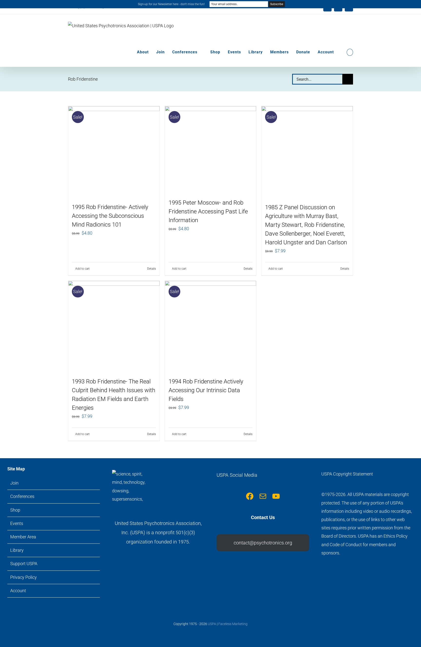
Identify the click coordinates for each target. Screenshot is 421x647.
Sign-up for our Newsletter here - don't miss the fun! (171, 4)
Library (17, 550)
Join (14, 482)
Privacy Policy (23, 577)
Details (151, 268)
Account (18, 590)
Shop (15, 510)
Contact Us (263, 517)
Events (16, 523)
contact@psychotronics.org (263, 543)
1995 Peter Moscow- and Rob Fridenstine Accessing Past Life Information (208, 211)
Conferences (22, 496)
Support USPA (23, 563)
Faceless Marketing (233, 624)
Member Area (23, 536)
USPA (212, 624)
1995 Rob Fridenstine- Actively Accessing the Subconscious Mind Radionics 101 (110, 216)
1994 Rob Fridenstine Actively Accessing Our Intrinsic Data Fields (206, 390)
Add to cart (82, 268)
